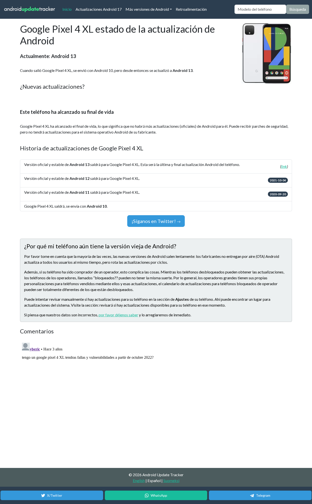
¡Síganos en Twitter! (154, 221)
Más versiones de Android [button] (147, 9)
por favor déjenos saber (118, 314)
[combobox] (260, 9)
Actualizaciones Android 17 (99, 9)
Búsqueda (297, 9)
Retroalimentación (191, 9)
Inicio (68, 9)
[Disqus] (111, 402)
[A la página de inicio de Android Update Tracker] (30, 9)
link (284, 166)
